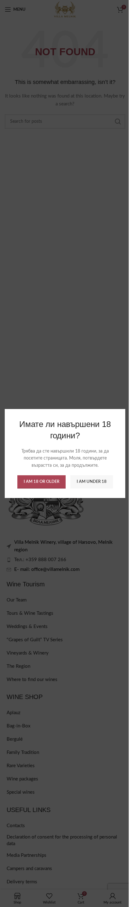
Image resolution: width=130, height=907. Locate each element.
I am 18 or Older (41, 482)
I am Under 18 (92, 482)
